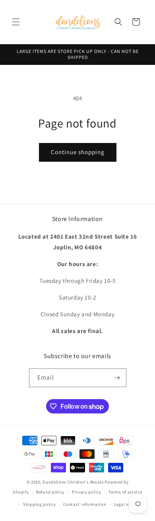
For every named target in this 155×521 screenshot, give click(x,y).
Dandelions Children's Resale (73, 482)
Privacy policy (86, 492)
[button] (16, 22)
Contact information (84, 504)
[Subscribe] (117, 377)
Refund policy (50, 492)
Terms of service (125, 492)
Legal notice (126, 504)
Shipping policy (39, 504)
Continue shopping (78, 152)
